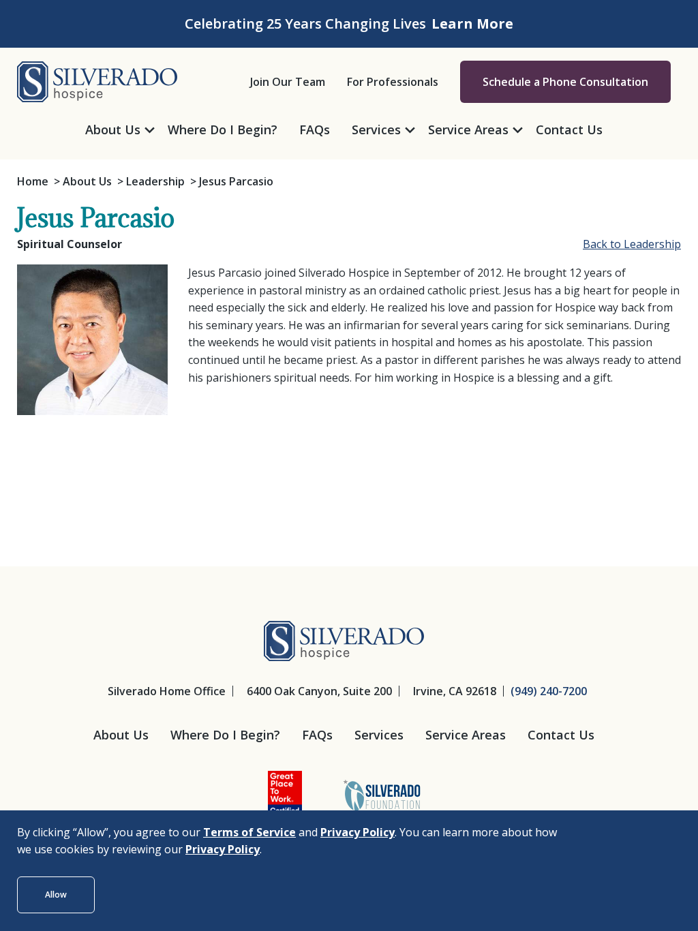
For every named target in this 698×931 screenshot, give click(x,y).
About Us (87, 181)
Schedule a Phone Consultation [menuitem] (565, 81)
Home (32, 181)
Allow (56, 894)
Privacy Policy (357, 832)
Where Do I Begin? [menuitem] (222, 129)
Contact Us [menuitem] (569, 129)
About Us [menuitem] (112, 129)
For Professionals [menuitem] (392, 81)
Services (379, 735)
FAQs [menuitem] (314, 129)
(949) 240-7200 (549, 691)
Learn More (472, 23)
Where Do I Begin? (225, 735)
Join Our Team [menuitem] (287, 81)
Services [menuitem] (376, 129)
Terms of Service (249, 832)
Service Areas (465, 735)
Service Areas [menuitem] (468, 129)
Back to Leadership (632, 243)
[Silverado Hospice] (97, 80)
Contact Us (561, 735)
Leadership (155, 181)
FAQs (317, 735)
